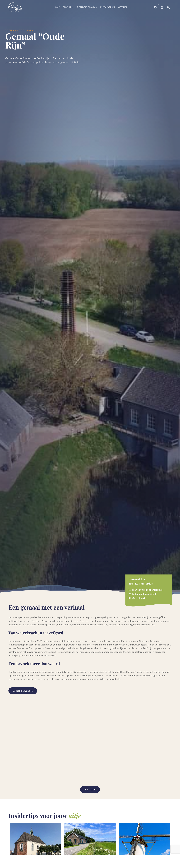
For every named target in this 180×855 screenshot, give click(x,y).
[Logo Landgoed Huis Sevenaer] (15, 7)
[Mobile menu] (162, 7)
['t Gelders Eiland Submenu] (97, 7)
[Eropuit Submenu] (73, 7)
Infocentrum (107, 7)
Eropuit (67, 7)
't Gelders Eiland (86, 7)
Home (57, 7)
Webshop (122, 7)
